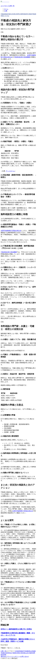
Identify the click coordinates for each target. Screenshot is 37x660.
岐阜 (2, 654)
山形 (31, 651)
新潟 (22, 653)
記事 (5, 11)
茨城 (2, 653)
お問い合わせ (24, 656)
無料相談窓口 (25, 14)
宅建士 (10, 14)
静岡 (4, 654)
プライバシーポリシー (13, 656)
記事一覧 (11, 6)
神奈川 (19, 653)
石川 (28, 653)
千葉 (13, 653)
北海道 (17, 651)
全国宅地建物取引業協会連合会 (11, 230)
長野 (33, 653)
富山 (25, 653)
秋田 (28, 651)
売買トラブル (5, 16)
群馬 (7, 653)
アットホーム (10, 171)
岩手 (23, 651)
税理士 (18, 14)
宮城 (26, 651)
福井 (31, 653)
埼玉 (10, 653)
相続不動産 (32, 14)
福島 (34, 651)
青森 (20, 651)
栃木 (4, 653)
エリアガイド (5, 6)
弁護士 (14, 14)
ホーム (6, 9)
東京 (15, 653)
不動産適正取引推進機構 (22, 57)
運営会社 (3, 656)
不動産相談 (4, 14)
